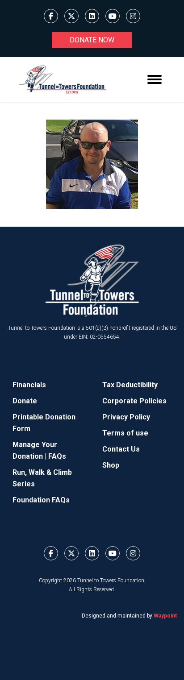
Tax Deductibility (130, 385)
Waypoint (165, 616)
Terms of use (125, 433)
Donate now (92, 40)
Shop (110, 465)
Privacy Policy (126, 417)
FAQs (57, 456)
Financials (29, 385)
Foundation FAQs (41, 500)
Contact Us (121, 449)
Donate (25, 401)
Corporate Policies (134, 401)
